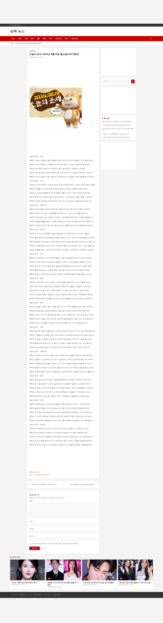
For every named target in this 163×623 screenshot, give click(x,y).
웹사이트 (31, 536)
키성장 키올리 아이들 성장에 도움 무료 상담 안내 (116, 125)
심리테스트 (58, 38)
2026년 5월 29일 (87, 585)
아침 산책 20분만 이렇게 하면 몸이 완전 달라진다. (117, 137)
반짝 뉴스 (17, 31)
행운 (48, 474)
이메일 (31, 528)
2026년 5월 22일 (123, 585)
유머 (66, 38)
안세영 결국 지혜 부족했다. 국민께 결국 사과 (44, 484)
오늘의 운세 (74, 38)
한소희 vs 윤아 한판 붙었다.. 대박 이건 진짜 (135, 583)
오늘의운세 (38, 474)
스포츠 (20, 38)
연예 (13, 38)
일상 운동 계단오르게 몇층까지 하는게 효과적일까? (117, 121)
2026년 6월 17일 (15, 585)
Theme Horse (37, 595)
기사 (33, 474)
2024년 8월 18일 (33, 57)
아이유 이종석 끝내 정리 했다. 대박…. (24, 583)
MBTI (44, 38)
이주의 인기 (15, 557)
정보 (32, 38)
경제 (26, 38)
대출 (38, 38)
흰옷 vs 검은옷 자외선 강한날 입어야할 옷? (82, 484)
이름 (31, 521)
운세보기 (44, 474)
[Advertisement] (51, 12)
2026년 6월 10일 (51, 587)
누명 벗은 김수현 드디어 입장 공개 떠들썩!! (98, 583)
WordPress (58, 595)
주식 (50, 38)
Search (133, 81)
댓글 (31, 501)
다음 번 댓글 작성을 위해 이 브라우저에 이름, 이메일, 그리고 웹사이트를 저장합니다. (55, 543)
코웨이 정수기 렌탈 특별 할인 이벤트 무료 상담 (116, 134)
